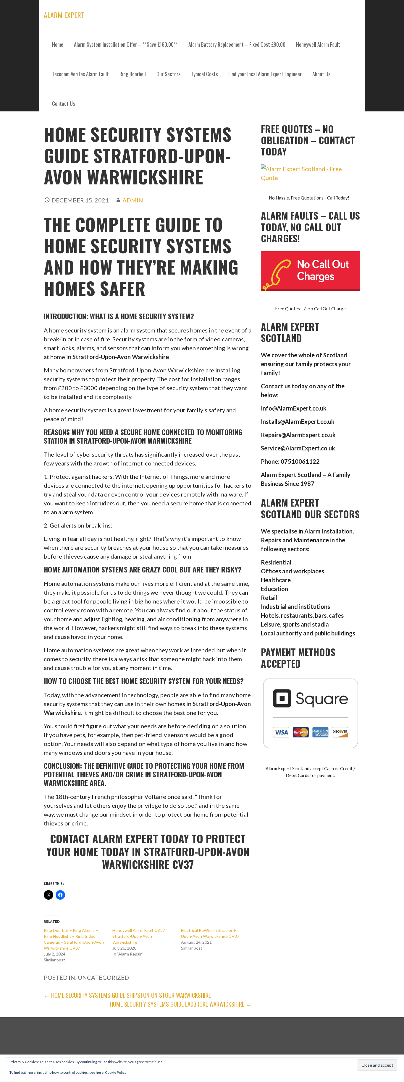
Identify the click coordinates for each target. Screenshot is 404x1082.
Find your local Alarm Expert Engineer (265, 74)
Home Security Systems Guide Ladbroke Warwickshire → (181, 1004)
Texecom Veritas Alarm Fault (80, 74)
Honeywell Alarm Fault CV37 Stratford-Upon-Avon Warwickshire (138, 936)
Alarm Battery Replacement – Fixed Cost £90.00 (236, 44)
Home (57, 44)
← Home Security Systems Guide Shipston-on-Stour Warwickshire (127, 995)
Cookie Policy (115, 1072)
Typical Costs (204, 74)
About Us (321, 74)
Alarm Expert (64, 14)
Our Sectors (168, 74)
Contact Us (63, 103)
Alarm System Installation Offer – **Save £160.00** (126, 44)
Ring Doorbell (132, 74)
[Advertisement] (202, 162)
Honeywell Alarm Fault (318, 44)
